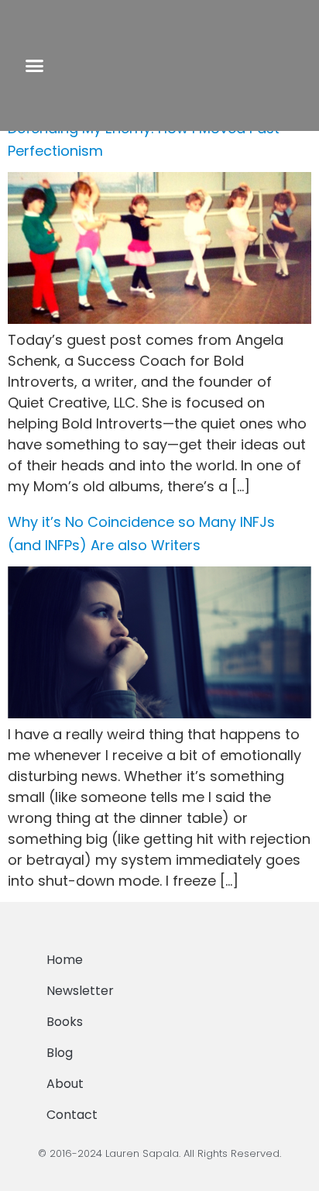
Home (64, 960)
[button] (34, 66)
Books (64, 1022)
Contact (72, 1115)
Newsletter (80, 991)
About (65, 1084)
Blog (59, 1053)
